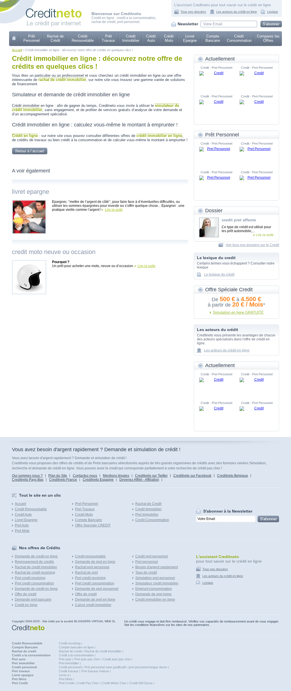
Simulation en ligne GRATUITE (238, 312)
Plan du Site (57, 476)
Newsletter (188, 24)
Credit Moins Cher (113, 683)
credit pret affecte (239, 220)
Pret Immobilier (147, 515)
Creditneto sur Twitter (151, 476)
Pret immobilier (69, 663)
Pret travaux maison (95, 671)
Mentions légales (116, 476)
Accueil (17, 50)
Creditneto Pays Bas (27, 480)
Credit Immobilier (148, 509)
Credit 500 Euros (141, 683)
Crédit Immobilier (130, 38)
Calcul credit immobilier (93, 605)
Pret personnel (146, 562)
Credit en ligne (26, 605)
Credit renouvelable (90, 556)
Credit (14, 38)
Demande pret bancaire (33, 599)
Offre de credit (25, 594)
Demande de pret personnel (97, 589)
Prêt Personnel (31, 38)
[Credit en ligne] (54, 7)
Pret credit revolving (30, 578)
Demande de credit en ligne (36, 556)
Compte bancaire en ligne (76, 647)
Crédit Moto (169, 38)
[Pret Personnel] (216, 155)
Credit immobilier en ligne (155, 599)
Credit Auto (23, 515)
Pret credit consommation (34, 583)
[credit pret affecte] (209, 227)
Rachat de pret (86, 573)
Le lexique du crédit (219, 274)
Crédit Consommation (239, 38)
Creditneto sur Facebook (192, 476)
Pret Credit (66, 683)
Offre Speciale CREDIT (93, 525)
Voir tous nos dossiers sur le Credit (252, 245)
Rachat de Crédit (55, 38)
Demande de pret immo (153, 594)
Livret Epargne (190, 38)
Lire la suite (114, 210)
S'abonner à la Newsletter (227, 511)
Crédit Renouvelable (83, 38)
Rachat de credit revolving (35, 573)
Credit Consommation (152, 520)
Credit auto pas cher (117, 659)
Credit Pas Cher (87, 683)
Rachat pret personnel (92, 567)
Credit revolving (69, 643)
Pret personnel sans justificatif (105, 667)
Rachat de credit (70, 651)
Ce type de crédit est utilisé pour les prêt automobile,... (246, 229)
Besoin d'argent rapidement (156, 567)
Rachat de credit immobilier (36, 567)
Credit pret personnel (151, 556)
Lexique (272, 11)
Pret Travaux (85, 509)
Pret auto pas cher (87, 659)
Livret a (64, 675)
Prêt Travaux (108, 38)
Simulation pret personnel (155, 578)
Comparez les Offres (268, 38)
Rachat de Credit (148, 504)
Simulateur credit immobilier (156, 583)
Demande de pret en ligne (95, 562)
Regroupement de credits (34, 562)
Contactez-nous (85, 476)
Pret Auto (22, 525)
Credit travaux (68, 671)
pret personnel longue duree (147, 667)
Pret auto (65, 659)
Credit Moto (84, 515)
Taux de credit (146, 573)
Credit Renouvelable (31, 509)
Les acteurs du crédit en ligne (236, 11)
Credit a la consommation (76, 655)
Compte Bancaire (212, 38)
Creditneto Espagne (98, 480)
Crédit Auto (151, 38)
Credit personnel (70, 667)
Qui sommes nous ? (27, 476)
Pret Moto (22, 531)
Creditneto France (63, 480)
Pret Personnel (86, 504)
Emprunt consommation (153, 589)
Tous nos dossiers (193, 11)
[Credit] (216, 79)
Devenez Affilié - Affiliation (139, 480)
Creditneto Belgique (232, 476)
